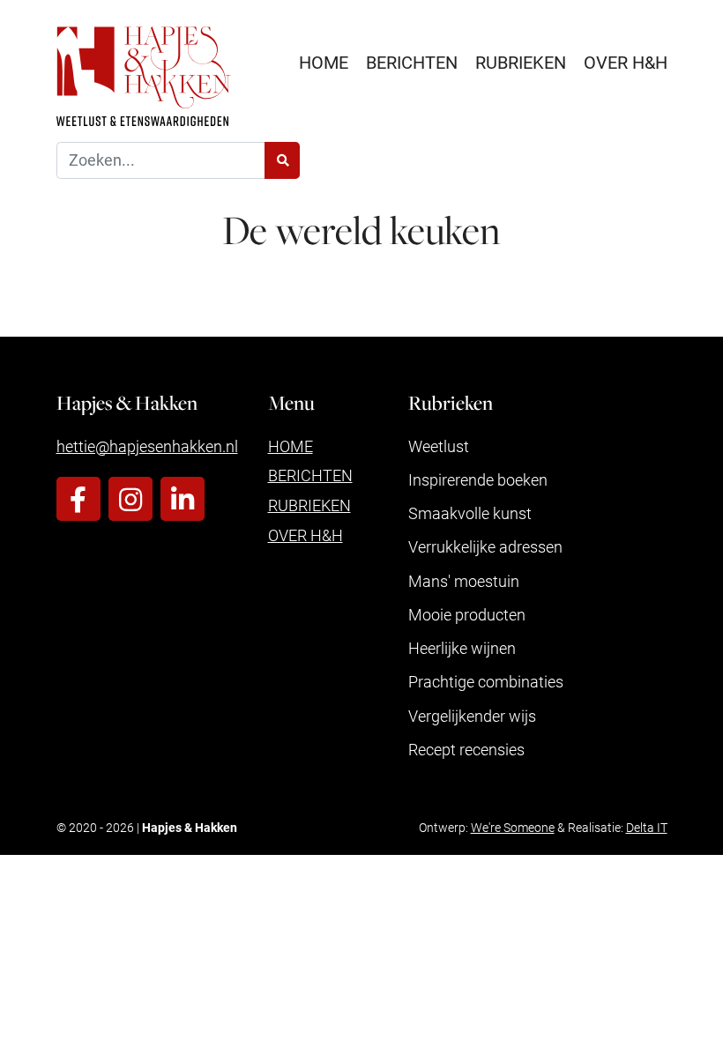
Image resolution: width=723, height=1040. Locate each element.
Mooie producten (466, 614)
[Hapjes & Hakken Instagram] (130, 499)
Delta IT (646, 827)
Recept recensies (466, 749)
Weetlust (438, 446)
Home (323, 61)
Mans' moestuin (463, 580)
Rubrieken (520, 61)
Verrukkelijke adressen (485, 546)
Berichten (412, 61)
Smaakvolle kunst (470, 513)
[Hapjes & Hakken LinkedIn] (182, 499)
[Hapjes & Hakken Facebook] (78, 499)
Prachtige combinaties (485, 681)
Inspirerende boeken (478, 479)
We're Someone (513, 827)
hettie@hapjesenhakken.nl (147, 446)
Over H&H (625, 61)
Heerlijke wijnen (462, 647)
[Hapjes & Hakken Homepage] (143, 76)
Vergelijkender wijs (472, 715)
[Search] (282, 161)
